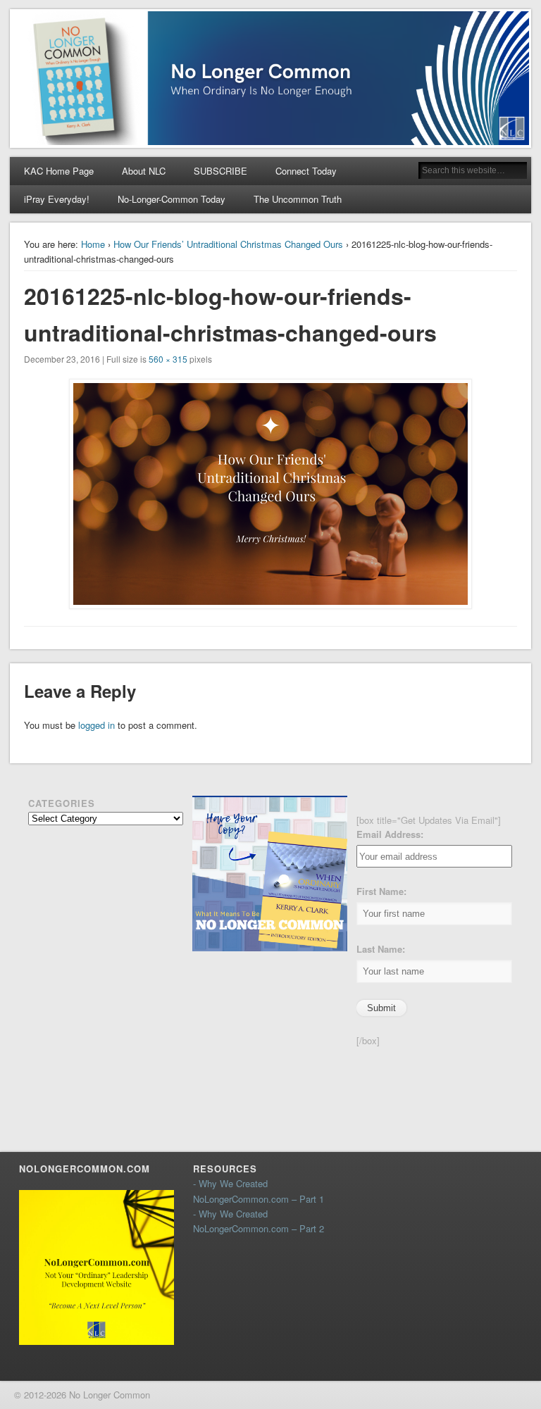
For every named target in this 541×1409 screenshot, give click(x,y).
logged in (96, 725)
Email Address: (389, 834)
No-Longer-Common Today (171, 199)
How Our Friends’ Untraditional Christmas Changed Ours (228, 244)
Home (93, 244)
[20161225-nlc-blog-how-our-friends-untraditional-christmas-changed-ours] (271, 494)
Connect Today (306, 170)
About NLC (144, 170)
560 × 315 (168, 359)
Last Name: (380, 949)
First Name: (381, 891)
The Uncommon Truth (298, 199)
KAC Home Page (59, 170)
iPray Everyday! (56, 199)
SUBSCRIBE (220, 170)
